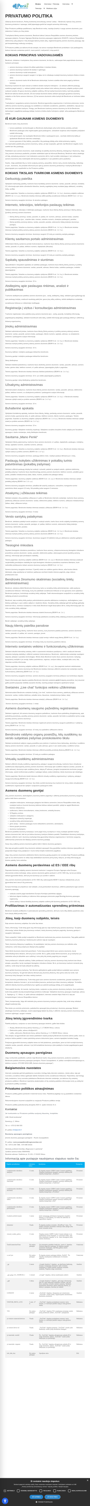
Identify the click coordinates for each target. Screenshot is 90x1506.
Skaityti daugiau (63, 1486)
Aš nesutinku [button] (52, 1497)
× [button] (87, 1480)
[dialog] (45, 1492)
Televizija (38, 8)
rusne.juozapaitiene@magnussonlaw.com (27, 1142)
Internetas (65, 4)
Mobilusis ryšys (51, 8)
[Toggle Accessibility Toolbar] (5, 1501)
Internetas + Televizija (51, 4)
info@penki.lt (17, 1130)
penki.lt (58, 680)
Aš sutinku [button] (36, 1497)
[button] (45, 1502)
